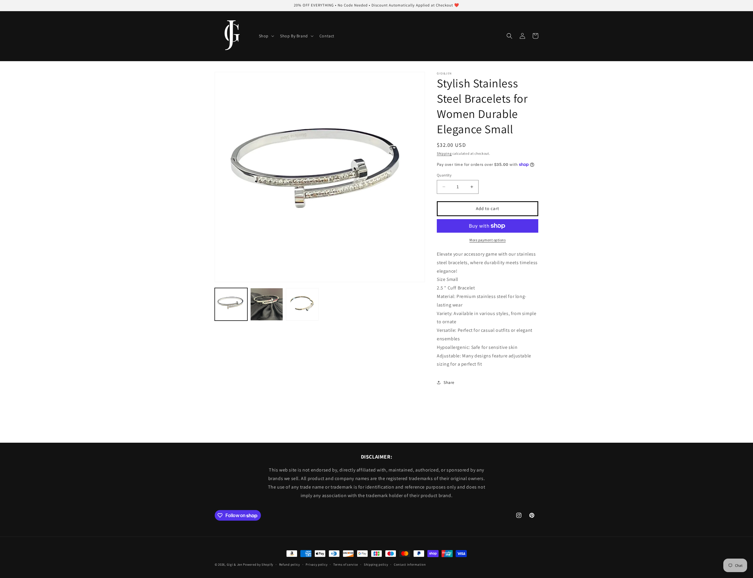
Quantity (444, 175)
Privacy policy (316, 564)
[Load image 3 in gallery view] (302, 304)
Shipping (444, 153)
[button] (265, 36)
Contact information (410, 564)
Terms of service (345, 564)
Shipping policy (376, 564)
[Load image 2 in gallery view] (266, 304)
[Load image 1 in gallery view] (231, 304)
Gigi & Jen (234, 564)
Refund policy (289, 564)
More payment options (487, 240)
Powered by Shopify (258, 564)
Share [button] (449, 382)
